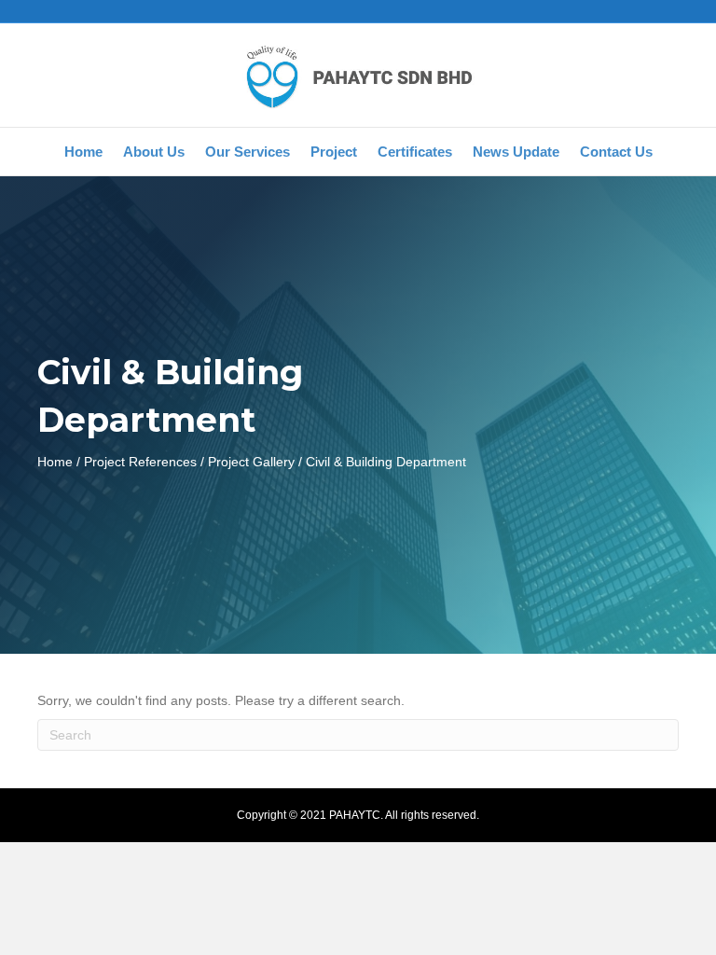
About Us (154, 151)
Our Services (247, 151)
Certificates (415, 151)
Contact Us (616, 151)
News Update (516, 151)
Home (83, 151)
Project (333, 151)
